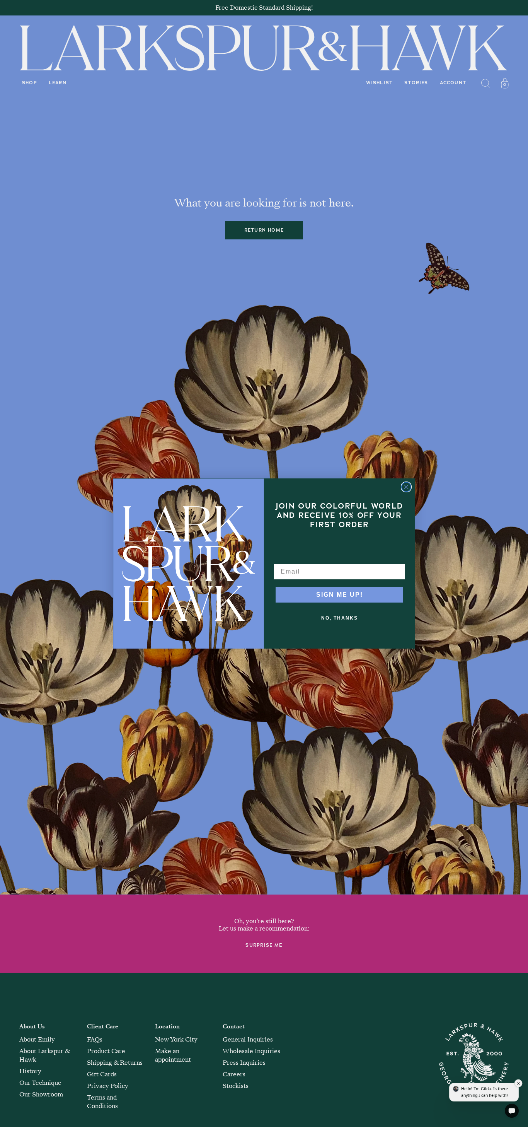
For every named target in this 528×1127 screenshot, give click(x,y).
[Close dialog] (406, 487)
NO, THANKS (339, 618)
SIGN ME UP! (339, 594)
